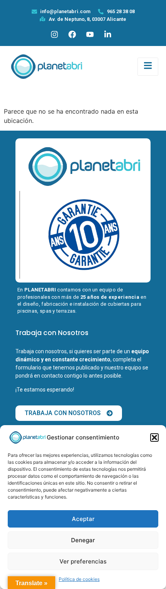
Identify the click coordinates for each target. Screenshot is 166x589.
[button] (154, 437)
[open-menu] (147, 67)
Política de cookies (79, 579)
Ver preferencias (83, 561)
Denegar (83, 540)
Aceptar (83, 519)
